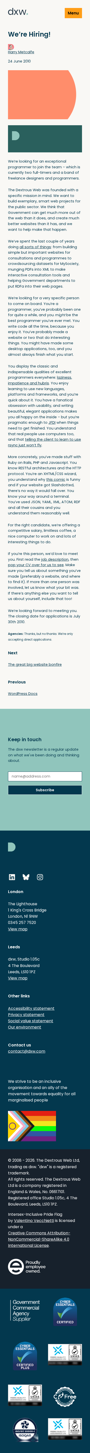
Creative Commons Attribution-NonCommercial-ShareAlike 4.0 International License (39, 1239)
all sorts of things (35, 246)
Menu (73, 13)
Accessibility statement (31, 1008)
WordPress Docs (23, 693)
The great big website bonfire (35, 664)
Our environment (24, 1027)
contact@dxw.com (26, 1051)
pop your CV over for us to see (36, 564)
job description (54, 559)
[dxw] (18, 12)
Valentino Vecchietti (34, 1220)
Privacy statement (26, 1014)
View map (18, 929)
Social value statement (30, 1021)
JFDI (52, 422)
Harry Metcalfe (21, 52)
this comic (55, 479)
